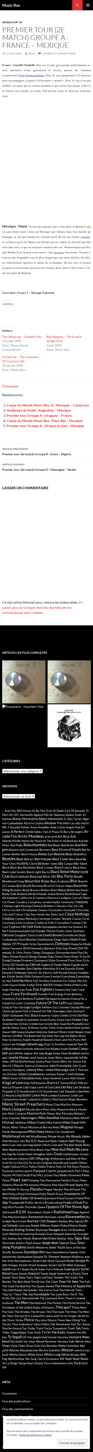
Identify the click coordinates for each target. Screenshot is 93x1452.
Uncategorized (37, 1337)
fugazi (53, 998)
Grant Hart (64, 1019)
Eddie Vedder (17, 968)
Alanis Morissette (25, 819)
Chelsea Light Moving (16, 906)
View (87, 1341)
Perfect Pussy (70, 1180)
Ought (6, 1166)
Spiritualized (24, 1256)
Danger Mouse (46, 931)
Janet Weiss (55, 1057)
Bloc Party (65, 876)
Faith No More (22, 981)
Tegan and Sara (43, 1277)
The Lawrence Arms (52, 1298)
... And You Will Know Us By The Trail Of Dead (33, 810)
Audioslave (70, 841)
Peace (6, 1180)
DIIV (81, 948)
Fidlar (31, 985)
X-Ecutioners (51, 1359)
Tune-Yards (34, 1332)
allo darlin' (82, 823)
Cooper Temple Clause (66, 918)
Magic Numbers (78, 1099)
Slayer (37, 1243)
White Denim (18, 1354)
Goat (5, 1015)
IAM (83, 1039)
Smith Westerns (37, 1247)
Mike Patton (54, 1122)
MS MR (25, 1136)
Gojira (55, 1015)
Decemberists (46, 944)
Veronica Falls (66, 1341)
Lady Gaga (29, 1087)
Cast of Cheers (81, 898)
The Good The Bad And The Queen (23, 1286)
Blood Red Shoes (37, 881)
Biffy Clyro (29, 863)
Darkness (79, 931)
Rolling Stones (25, 1230)
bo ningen (67, 886)
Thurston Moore (46, 1320)
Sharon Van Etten (44, 1238)
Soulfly (6, 1252)
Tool (73, 1324)
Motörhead (11, 1136)
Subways (80, 1265)
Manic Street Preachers (23, 1103)
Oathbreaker (71, 1154)
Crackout (28, 922)
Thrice (29, 1320)
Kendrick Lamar (60, 1078)
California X (27, 898)
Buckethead (72, 894)
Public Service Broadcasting (44, 1202)
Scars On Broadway (73, 1230)
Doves (59, 956)
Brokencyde (24, 894)
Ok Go (13, 1162)
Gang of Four (10, 1007)
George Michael (80, 1007)
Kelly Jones (42, 1078)
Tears (29, 1277)
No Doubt (19, 1154)
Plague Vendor (53, 1189)
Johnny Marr (35, 1070)
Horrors (7, 1036)
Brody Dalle (9, 894)
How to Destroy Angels (16, 1039)
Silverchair (8, 1243)
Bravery (35, 890)
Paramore (8, 1171)
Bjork (6, 867)
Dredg (6, 960)
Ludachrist (34, 1099)
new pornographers (29, 1145)
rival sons (24, 1225)
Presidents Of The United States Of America (43, 1196)
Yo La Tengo (10, 1363)
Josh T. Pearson (78, 1070)
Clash (60, 914)
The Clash (51, 1281)
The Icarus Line (48, 1290)
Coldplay (8, 918)
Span (49, 1252)
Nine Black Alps (40, 1149)
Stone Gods (39, 1261)
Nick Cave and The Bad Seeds (62, 1145)
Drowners (27, 960)
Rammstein (36, 1217)
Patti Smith (23, 1175)
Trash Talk (74, 1328)
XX (62, 1359)
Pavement (74, 1175)
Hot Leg (59, 1036)
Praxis (60, 1194)
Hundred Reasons (43, 1039)
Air (51, 815)
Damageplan (50, 927)
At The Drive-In (52, 841)
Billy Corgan (65, 863)
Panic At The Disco (67, 1166)
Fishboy (58, 985)
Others (83, 1162)
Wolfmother (16, 1359)
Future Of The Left (51, 1003)
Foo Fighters (43, 989)
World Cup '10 (12, 22)
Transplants (60, 1328)
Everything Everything (76, 976)
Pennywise (53, 1180)
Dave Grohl (35, 935)
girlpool (16, 1011)
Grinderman (36, 1024)
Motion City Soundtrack (60, 1132)
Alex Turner (74, 819)
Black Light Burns (38, 872)
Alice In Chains (34, 823)
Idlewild (32, 1044)
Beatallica (80, 854)
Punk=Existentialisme (31, 75)
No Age (7, 1154)
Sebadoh (59, 1234)
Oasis (58, 1154)
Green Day (80, 1019)
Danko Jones (64, 931)
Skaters (20, 1243)
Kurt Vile (77, 1083)
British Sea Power (78, 890)
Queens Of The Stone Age (67, 1206)
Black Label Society (14, 872)
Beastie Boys (63, 854)
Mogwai (66, 1127)
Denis (31, 53)
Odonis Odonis (18, 1158)
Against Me (41, 815)
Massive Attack (67, 1109)
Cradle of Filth (44, 922)
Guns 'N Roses (29, 1027)
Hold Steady (75, 1032)
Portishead (32, 1194)
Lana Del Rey (62, 1087)
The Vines (71, 1312)
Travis (85, 1328)
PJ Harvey (23, 1189)
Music (61, 1136)
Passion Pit (9, 1175)
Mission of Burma (40, 1127)
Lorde (74, 1095)
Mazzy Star (54, 1113)
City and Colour (13, 914)
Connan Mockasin (26, 918)
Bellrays (29, 859)
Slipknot (64, 1243)
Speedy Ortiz (77, 1252)
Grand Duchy (48, 1019)
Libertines (83, 1091)
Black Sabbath (19, 876)
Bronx (60, 894)
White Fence (35, 1354)
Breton (45, 890)
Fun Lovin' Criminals (23, 1003)
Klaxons (41, 1083)
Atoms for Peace (32, 841)
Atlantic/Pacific (11, 841)
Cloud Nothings (77, 914)
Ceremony (67, 902)
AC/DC (14, 815)
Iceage (21, 1044)
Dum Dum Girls (78, 960)
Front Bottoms (73, 994)
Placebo (36, 1189)
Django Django (38, 956)
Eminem (37, 976)
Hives (63, 1032)
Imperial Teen (75, 1044)
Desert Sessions (12, 948)
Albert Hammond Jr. (52, 819)
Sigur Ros (81, 1238)
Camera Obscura (46, 898)
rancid (61, 1217)
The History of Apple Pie (73, 1286)
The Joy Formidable (36, 1294)
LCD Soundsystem (25, 1091)
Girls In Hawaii (32, 1011)
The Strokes (22, 1312)
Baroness (45, 849)
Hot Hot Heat (44, 1036)
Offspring (42, 1158)
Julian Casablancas (31, 1074)
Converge (44, 918)
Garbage (24, 1007)
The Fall (84, 1281)
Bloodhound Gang (13, 881)
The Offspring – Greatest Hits (22, 336)
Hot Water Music (75, 1036)
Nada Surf (44, 1141)
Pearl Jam (19, 1179)
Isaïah (64, 1049)
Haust (6, 1032)
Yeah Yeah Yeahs (76, 1359)
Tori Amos (83, 1324)
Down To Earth (80, 956)
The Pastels (54, 1303)
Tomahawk (63, 1324)
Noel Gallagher (36, 1154)
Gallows (78, 1003)
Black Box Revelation (23, 867)
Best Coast (60, 859)
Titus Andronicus (22, 1324)
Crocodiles (62, 922)
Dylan (6, 964)
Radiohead (62, 1211)
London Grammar (59, 1095)
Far (65, 981)
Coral (85, 918)
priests (51, 1198)
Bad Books (54, 845)
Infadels (17, 1049)
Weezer (67, 1350)
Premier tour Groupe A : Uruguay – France (39, 415)
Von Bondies (49, 1345)
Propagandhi (16, 1202)
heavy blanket (26, 1032)
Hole (87, 1032)
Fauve (13, 985)
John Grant (79, 1065)
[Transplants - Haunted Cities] (23, 706)
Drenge (16, 960)
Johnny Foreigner (14, 1070)
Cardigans (65, 898)
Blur (73, 881)
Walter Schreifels (68, 1345)
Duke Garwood (58, 960)
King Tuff (29, 1083)
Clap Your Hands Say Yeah (40, 914)
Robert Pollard (60, 1225)
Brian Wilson (58, 890)
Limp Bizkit (23, 1095)
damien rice (65, 927)
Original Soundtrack (54, 1162)
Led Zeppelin (68, 1091)
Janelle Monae (18, 1057)
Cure (5, 927)
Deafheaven (45, 939)
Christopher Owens (34, 910)
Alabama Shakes (64, 815)
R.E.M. (21, 1211)
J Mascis (17, 1065)
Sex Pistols (24, 1238)
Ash (73, 836)
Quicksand (8, 1212)
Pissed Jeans (74, 1185)
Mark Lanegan (13, 1109)
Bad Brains (67, 845)
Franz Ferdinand (24, 994)
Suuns (14, 1273)
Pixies (11, 1189)
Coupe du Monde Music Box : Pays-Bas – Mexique (44, 420)
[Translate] (10, 386)
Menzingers (29, 1118)
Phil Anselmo (32, 1185)
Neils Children (59, 1141)
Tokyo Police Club (44, 1324)
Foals (29, 989)
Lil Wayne (8, 1095)
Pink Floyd (58, 1185)
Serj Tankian (9, 1238)
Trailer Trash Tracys (39, 1328)
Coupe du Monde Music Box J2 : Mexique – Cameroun (47, 405)
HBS (13, 1032)
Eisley (80, 968)
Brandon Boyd (19, 890)
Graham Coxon (12, 1019)
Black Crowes (45, 867)
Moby (56, 1127)
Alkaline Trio (53, 823)
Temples (58, 1277)
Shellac (62, 1238)
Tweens (71, 1332)
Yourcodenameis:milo (58, 1363)
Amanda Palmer (20, 827)
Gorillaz (82, 1015)
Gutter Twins (48, 1027)
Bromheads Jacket (44, 894)
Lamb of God (45, 1087)
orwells (73, 1162)
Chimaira (60, 906)
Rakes (24, 1217)
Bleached (36, 876)
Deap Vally (61, 939)
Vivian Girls (33, 1345)
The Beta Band (21, 1281)
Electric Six (34, 972)
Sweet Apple (48, 1273)
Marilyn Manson (72, 1104)
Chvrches (82, 910)
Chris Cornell (11, 910)
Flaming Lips (17, 989)
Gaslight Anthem (41, 1007)
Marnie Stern (34, 1109)
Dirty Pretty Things (28, 952)
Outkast (16, 1166)
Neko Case (9, 1145)
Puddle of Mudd (72, 1202)
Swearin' (34, 1273)
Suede (6, 1269)
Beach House (29, 854)
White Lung (52, 1354)
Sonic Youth (57, 1247)
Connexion (9, 1393)
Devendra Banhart (42, 948)
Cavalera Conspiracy (29, 902)
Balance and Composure (24, 849)
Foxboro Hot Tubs (66, 989)
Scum (49, 1234)
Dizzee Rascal (19, 956)
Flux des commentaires (17, 1409)
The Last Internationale (24, 1298)
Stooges (13, 1265)
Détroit (35, 964)
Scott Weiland (10, 1234)
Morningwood (19, 1132)
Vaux (32, 1341)
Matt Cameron (17, 1113)
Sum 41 (16, 1269)
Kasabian (28, 1078)
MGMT (85, 1118)
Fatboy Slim (75, 981)
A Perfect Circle (22, 832)
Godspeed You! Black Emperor (30, 1015)
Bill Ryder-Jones (48, 863)
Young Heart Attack (30, 1363)
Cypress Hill (17, 927)
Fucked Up (41, 998)
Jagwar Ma (31, 1053)
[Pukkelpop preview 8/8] (23, 681)
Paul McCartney (42, 1175)
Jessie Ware (59, 1061)
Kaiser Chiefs (66, 1074)
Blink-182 (49, 876)
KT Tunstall (63, 1083)
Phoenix (45, 1185)
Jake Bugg (45, 1053)
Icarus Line (9, 1044)
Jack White (15, 1053)
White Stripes (70, 1354)
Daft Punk (34, 927)
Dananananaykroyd (22, 931)
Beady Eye (45, 854)
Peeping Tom (37, 1180)
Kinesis (80, 1078)
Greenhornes (10, 1024)
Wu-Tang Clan (34, 1359)
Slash (29, 1243)
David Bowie (52, 935)
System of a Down (69, 1273)
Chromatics (55, 910)
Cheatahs (81, 902)
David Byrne (70, 935)
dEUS (26, 948)
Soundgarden (34, 1252)
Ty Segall (15, 1337)
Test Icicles (71, 1277)
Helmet (53, 1032)
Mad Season (59, 1099)
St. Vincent (51, 1256)
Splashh (38, 1256)
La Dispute (15, 1087)
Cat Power (8, 902)
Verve (79, 1341)
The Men (21, 1302)
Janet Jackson (38, 1057)
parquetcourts (65, 1171)
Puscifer (19, 1207)
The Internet (67, 1290)
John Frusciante (60, 1065)
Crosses (75, 922)
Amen (34, 827)
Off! (32, 1158)
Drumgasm (41, 960)
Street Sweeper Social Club (45, 1265)
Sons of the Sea (76, 1247)
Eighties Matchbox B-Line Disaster (53, 968)
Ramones (51, 1217)
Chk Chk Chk (75, 906)
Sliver (73, 1243)
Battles (15, 854)
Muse (52, 1136)
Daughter (21, 935)
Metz (76, 1118)
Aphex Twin (41, 832)
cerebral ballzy (51, 902)
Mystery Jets (16, 1141)
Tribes (6, 1332)
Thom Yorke (15, 1320)
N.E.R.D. (31, 1141)
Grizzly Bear (51, 1024)
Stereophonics (23, 1261)
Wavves (14, 1350)
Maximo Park (36, 1113)
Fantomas (56, 981)
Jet (70, 1061)
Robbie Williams (41, 1225)
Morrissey (36, 1131)
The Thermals (55, 1312)
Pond (21, 1194)
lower (23, 1099)
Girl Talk (47, 1011)
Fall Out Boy (41, 981)
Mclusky (67, 1113)
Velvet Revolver (46, 1341)
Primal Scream (66, 1198)
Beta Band (75, 859)
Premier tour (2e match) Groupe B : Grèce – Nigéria (36, 451)
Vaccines (62, 1337)
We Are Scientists (49, 1350)
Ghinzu (6, 1011)
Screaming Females (33, 1234)
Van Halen (16, 1341)
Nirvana (81, 1149)
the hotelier (30, 1290)
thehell (50, 1286)
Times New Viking (68, 1320)
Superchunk (30, 1269)
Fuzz (69, 1003)
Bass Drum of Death (66, 849)
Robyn (74, 1225)
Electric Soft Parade (55, 972)
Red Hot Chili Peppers (42, 1221)
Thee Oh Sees (68, 1281)
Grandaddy (31, 1019)
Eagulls (75, 964)
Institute (27, 1049)
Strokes (68, 1265)
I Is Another (58, 1044)
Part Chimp (82, 1171)
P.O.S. (24, 1166)
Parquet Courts (44, 1171)
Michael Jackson (14, 1122)
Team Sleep (18, 1277)
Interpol (39, 1049)
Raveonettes (76, 1216)
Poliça (12, 1194)
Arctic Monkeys (31, 836)
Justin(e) (50, 1074)
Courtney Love (12, 922)
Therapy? (63, 1307)
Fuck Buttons (25, 998)
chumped (69, 910)
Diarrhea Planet (66, 948)
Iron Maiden (52, 1049)
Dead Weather (27, 939)
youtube (85, 236)
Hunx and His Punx (67, 1039)
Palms (51, 1166)
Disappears (48, 952)
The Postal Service (73, 1303)
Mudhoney (39, 1136)
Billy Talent (80, 863)
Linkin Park (40, 1095)
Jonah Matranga (56, 1070)
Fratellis (43, 994)
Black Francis (63, 867)
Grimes (23, 1024)
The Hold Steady (12, 1290)
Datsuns (8, 935)
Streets (23, 1265)
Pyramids (31, 1207)
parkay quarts (23, 1171)
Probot (79, 1198)
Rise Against (76, 1221)
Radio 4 (48, 1212)
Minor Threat (19, 1127)
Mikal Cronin (36, 1122)
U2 (24, 1337)
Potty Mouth (47, 1194)
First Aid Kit (44, 985)
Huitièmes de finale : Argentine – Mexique (38, 410)
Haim (77, 1027)
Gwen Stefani (64, 1027)
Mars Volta (49, 1109)
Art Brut (64, 836)
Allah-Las (69, 823)
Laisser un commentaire (58, 53)
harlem (85, 1027)
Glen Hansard (75, 1011)
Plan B (68, 1189)
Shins (70, 1238)
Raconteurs (35, 1212)
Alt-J (5, 827)
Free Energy (56, 994)
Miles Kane (70, 1122)
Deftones (62, 943)
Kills (73, 1078)
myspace (59, 252)
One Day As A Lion (29, 1162)
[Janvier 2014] (69, 725)
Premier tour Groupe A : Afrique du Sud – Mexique (45, 426)
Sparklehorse (61, 1252)
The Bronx (38, 1281)
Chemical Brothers (43, 906)
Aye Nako (16, 845)
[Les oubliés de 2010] (69, 681)
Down (67, 956)
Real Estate (19, 1221)
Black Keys (80, 867)
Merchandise (48, 1118)
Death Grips (28, 944)
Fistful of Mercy (73, 985)
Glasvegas (59, 1011)
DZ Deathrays (20, 964)
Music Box (11, 5)
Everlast (56, 976)
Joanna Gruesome (36, 1065)
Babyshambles (35, 845)
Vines (6, 1345)
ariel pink (51, 836)
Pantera (85, 1166)
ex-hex (6, 981)
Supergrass (72, 1269)
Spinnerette (9, 1256)
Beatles (9, 858)
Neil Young (77, 1141)
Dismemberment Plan (69, 952)
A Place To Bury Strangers (66, 832)
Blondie (78, 876)
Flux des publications (16, 1401)
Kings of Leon (12, 1082)
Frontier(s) (8, 998)
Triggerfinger (18, 1332)
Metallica (66, 1118)
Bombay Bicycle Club (46, 886)
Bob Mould (23, 886)
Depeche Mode (81, 944)
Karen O (16, 1078)
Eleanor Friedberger (14, 972)
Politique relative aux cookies (35, 1435)
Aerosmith (26, 815)
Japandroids (70, 1057)
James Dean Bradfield (66, 1053)
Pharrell (18, 1185)
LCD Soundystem (48, 1091)
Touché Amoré (12, 1328)
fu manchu (64, 998)
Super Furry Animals (50, 1269)
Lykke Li (46, 1099)
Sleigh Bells (50, 1243)
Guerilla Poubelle (71, 1024)
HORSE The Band (24, 1036)
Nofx (49, 1154)
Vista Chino (18, 1345)
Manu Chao (53, 1104)
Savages (54, 1229)
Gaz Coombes (61, 1007)
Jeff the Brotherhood (22, 1061)
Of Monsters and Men (63, 1158)
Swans (23, 1273)
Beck (19, 859)
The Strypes (37, 1312)
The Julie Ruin (59, 1294)
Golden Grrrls (68, 1015)
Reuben (63, 1221)
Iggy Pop (44, 1044)
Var (26, 1341)
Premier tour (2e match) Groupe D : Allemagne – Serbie (39, 467)
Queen (41, 1207)
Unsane (52, 1337)
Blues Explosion (59, 881)
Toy (24, 1328)
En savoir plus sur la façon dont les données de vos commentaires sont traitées (42, 607)
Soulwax (17, 1252)
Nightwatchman (19, 1149)
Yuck (77, 1363)
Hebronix (41, 1032)
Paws (85, 1175)
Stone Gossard (56, 1261)
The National (37, 1303)
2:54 (67, 810)
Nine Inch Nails (63, 1149)
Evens (46, 976)
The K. (74, 1294)
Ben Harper (43, 859)
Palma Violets (37, 1166)
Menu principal (88, 5)
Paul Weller (60, 1175)
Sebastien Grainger (77, 1234)
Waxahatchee (29, 1350)
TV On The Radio (54, 1332)
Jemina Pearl (43, 1061)
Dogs (51, 956)
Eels (29, 968)
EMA (27, 976)
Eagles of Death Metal (56, 964)
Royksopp (42, 1230)
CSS (84, 922)
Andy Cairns (57, 827)
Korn (51, 1082)
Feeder (22, 985)
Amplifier (44, 827)
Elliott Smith (15, 976)
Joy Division (9, 1074)
